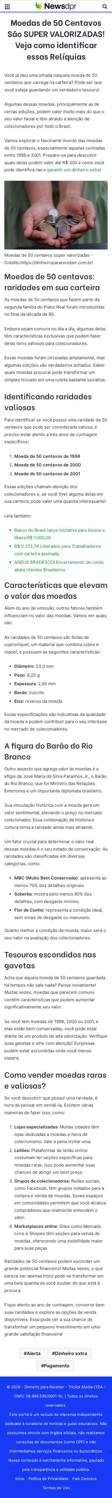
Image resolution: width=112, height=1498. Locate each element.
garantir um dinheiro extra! (74, 169)
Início (19, 1478)
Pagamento (56, 1366)
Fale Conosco (84, 1478)
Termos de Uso (56, 1487)
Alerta (33, 1353)
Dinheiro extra (71, 1353)
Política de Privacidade (48, 1478)
